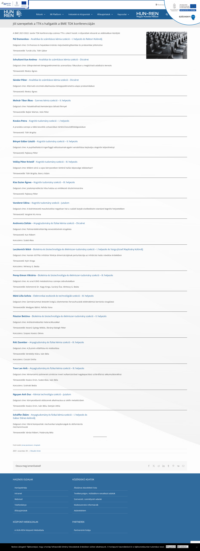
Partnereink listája (82, 530)
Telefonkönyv (21, 505)
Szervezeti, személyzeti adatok (88, 499)
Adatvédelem (80, 510)
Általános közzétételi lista (85, 487)
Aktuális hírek (35, 451)
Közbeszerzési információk (86, 505)
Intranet (18, 493)
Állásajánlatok (21, 510)
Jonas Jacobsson (27, 445)
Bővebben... (183, 547)
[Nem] (196, 547)
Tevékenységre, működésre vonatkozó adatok (94, 493)
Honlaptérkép (21, 487)
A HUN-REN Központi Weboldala (29, 530)
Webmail (19, 499)
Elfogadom (171, 547)
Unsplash (37, 445)
